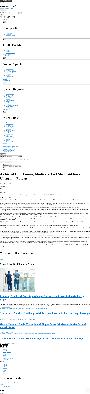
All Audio (5, 79)
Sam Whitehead (5, 318)
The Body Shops (9, 97)
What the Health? (9, 69)
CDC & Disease (9, 51)
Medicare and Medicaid (33, 203)
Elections (8, 122)
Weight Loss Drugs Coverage (9, 149)
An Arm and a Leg (10, 72)
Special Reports (6, 80)
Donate (11, 8)
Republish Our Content (8, 358)
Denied (7, 104)
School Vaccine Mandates (8, 147)
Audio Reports (6, 55)
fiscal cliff (50, 194)
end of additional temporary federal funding (25, 232)
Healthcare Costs (9, 124)
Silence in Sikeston (10, 76)
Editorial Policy (6, 386)
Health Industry (9, 127)
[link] (2, 186)
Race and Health (9, 134)
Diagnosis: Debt (9, 96)
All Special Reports (7, 107)
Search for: (2, 12)
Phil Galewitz (5, 343)
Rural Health (8, 132)
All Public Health (7, 54)
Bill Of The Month (10, 94)
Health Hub (8, 74)
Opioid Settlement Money (8, 150)
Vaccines (8, 50)
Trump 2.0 (5, 19)
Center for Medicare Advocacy (19, 213)
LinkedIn (5, 366)
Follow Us (7, 8)
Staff (4, 357)
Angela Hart (4, 332)
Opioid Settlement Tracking (12, 105)
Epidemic (8, 77)
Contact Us (2, 259)
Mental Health (9, 136)
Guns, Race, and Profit (11, 100)
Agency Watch (9, 33)
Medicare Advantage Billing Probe (10, 146)
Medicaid (8, 140)
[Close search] (1, 15)
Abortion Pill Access (7, 151)
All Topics (5, 143)
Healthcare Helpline (10, 70)
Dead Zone (8, 102)
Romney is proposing (15, 238)
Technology (8, 131)
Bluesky (4, 370)
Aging (7, 135)
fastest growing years (40, 225)
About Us (5, 354)
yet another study (62, 235)
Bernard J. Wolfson (6, 307)
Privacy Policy (6, 387)
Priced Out (8, 99)
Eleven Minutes (9, 106)
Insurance (8, 125)
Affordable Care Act (10, 138)
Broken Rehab (9, 101)
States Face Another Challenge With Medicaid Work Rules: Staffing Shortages (45, 313)
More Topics (5, 109)
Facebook (5, 368)
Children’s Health (9, 141)
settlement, (4, 216)
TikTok (4, 371)
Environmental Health (10, 53)
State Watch (8, 34)
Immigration (8, 129)
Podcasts (5, 349)
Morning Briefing (7, 352)
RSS (4, 373)
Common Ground (10, 95)
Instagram (5, 364)
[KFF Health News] (7, 7)
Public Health (6, 37)
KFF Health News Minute (11, 71)
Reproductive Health (10, 130)
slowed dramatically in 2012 (71, 225)
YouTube (5, 365)
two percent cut (35, 204)
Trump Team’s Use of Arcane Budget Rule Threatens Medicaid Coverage (41, 338)
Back (4, 22)
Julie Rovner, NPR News (7, 183)
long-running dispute (21, 209)
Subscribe (2, 8)
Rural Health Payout (10, 35)
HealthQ (7, 75)
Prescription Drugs (10, 126)
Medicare (8, 139)
